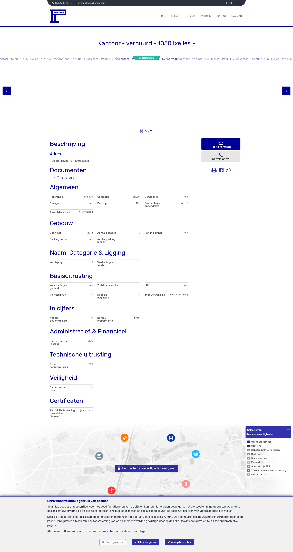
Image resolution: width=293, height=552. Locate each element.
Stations (256, 446)
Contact (221, 16)
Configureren (114, 542)
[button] (268, 432)
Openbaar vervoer (261, 442)
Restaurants (258, 474)
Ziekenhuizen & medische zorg (268, 470)
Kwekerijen (257, 462)
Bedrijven (256, 454)
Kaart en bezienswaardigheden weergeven (147, 468)
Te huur (190, 16)
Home (163, 16)
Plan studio (66, 177)
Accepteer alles (181, 542)
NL (239, 3)
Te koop (175, 16)
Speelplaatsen (259, 458)
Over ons (205, 16)
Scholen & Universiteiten (265, 450)
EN (232, 3)
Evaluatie (237, 16)
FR (226, 3)
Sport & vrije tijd (260, 466)
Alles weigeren (147, 542)
